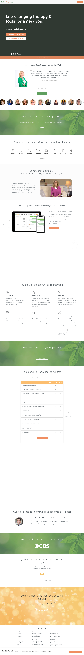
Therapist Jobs (49, 2)
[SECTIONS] (21, 151)
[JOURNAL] (54, 151)
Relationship (52, 639)
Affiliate (56, 2)
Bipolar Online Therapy (36, 638)
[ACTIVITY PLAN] (63, 151)
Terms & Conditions (20, 641)
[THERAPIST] (13, 151)
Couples (31, 2)
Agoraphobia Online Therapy (37, 633)
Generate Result (42, 437)
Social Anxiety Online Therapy (55, 642)
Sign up (53, 228)
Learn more (42, 158)
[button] (38, 88)
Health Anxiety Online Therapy (37, 644)
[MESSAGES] (46, 151)
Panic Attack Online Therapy (55, 636)
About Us (19, 635)
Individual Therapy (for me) (16, 34)
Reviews (36, 2)
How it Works (19, 636)
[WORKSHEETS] (29, 151)
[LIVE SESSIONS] (38, 151)
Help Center (19, 633)
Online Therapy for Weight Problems (56, 634)
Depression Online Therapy (37, 641)
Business (42, 2)
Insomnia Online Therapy (36, 645)
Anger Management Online (36, 635)
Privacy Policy (19, 642)
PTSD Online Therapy (54, 638)
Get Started (42, 127)
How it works (24, 2)
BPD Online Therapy (35, 639)
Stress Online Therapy (54, 645)
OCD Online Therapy (54, 633)
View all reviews (42, 93)
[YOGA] (71, 151)
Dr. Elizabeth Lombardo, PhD (41, 518)
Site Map (19, 644)
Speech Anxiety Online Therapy (56, 644)
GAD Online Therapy (35, 642)
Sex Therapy (52, 641)
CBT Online (75, 489)
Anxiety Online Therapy (36, 636)
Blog (18, 639)
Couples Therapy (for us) (16, 38)
